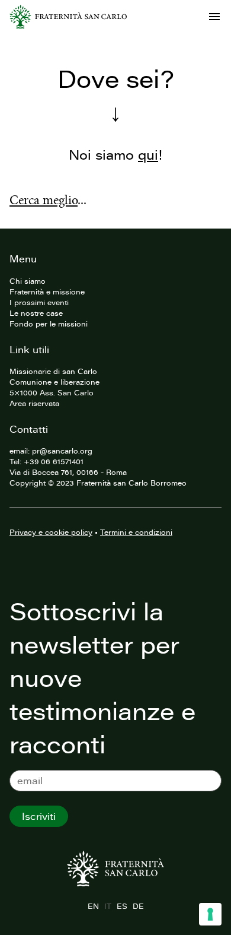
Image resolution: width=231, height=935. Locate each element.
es (122, 906)
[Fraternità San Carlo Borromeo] (68, 16)
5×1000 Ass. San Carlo (51, 392)
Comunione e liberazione (54, 381)
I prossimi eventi (39, 302)
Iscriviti (39, 816)
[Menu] (214, 16)
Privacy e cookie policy (50, 532)
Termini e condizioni (136, 532)
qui (148, 154)
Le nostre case (36, 313)
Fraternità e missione (47, 291)
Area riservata (34, 403)
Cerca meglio (43, 200)
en (93, 906)
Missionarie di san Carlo (53, 371)
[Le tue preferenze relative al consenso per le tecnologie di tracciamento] (210, 914)
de (138, 906)
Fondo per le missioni (48, 323)
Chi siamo (27, 281)
